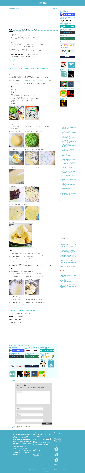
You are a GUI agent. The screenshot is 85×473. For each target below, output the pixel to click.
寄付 (16, 453)
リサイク (59, 439)
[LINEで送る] (21, 31)
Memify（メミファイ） (37, 453)
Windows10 (25, 443)
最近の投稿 (62, 270)
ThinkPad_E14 (22, 441)
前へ (54, 8)
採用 (22, 452)
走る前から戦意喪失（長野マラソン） (66, 281)
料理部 (13, 380)
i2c (20, 436)
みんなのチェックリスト (37, 455)
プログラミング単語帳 (23, 448)
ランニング (25, 450)
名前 (18, 408)
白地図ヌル (35, 456)
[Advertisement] (33, 20)
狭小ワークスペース (21, 454)
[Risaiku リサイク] (42, 3)
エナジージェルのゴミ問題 (66, 178)
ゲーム (24, 446)
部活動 (43, 444)
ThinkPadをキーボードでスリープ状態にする (69, 162)
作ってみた (22, 380)
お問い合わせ (41, 469)
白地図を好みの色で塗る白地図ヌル (13, 364)
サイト (18, 420)
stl (25, 439)
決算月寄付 (15, 454)
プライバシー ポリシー (49, 469)
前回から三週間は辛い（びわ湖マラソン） (67, 282)
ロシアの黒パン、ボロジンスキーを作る (68, 163)
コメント (19, 391)
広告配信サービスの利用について (62, 469)
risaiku (59, 438)
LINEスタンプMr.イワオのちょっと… (43, 360)
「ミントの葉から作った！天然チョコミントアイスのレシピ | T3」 (35, 80)
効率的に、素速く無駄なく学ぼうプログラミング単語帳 (45, 348)
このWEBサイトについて (21, 469)
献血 (25, 454)
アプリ (39, 437)
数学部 (47, 442)
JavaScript (22, 437)
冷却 (29, 450)
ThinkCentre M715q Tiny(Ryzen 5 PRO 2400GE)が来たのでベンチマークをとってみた (68, 188)
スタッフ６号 (20, 8)
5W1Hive (34, 449)
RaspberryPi (16, 439)
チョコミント (18, 380)
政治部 (44, 442)
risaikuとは (36, 434)
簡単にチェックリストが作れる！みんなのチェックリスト (45, 354)
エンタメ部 (43, 437)
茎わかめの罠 (62, 274)
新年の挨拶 (26, 452)
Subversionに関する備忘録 (66, 155)
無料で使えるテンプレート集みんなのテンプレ (29, 354)
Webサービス (19, 443)
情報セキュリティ (39, 442)
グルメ (21, 446)
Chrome (18, 436)
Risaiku (59, 440)
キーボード (18, 446)
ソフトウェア (39, 439)
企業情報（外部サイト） (33, 469)
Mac (28, 437)
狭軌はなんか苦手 (63, 280)
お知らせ (43, 434)
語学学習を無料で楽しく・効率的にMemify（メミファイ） (14, 354)
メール (18, 414)
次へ (57, 8)
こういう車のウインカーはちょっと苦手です (67, 271)
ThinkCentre (28, 439)
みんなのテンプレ (36, 454)
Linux (26, 437)
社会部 (38, 444)
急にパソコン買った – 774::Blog (68, 250)
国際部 (48, 439)
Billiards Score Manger (37, 450)
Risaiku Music (35, 458)
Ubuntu (14, 443)
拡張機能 (19, 452)
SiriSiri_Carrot (22, 439)
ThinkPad (16, 441)
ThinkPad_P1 (28, 441)
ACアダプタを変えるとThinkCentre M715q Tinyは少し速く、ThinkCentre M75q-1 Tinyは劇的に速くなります (69, 145)
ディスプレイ (17, 448)
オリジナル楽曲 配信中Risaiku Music (28, 364)
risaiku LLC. (60, 437)
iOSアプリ (23, 436)
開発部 (46, 444)
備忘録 (45, 439)
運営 (41, 444)
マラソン (16, 450)
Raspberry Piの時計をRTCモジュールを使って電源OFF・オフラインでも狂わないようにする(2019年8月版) (69, 153)
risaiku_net (60, 433)
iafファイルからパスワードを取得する (67, 167)
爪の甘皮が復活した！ (65, 140)
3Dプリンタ (15, 434)
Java (18, 437)
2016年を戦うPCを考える (22, 434)
